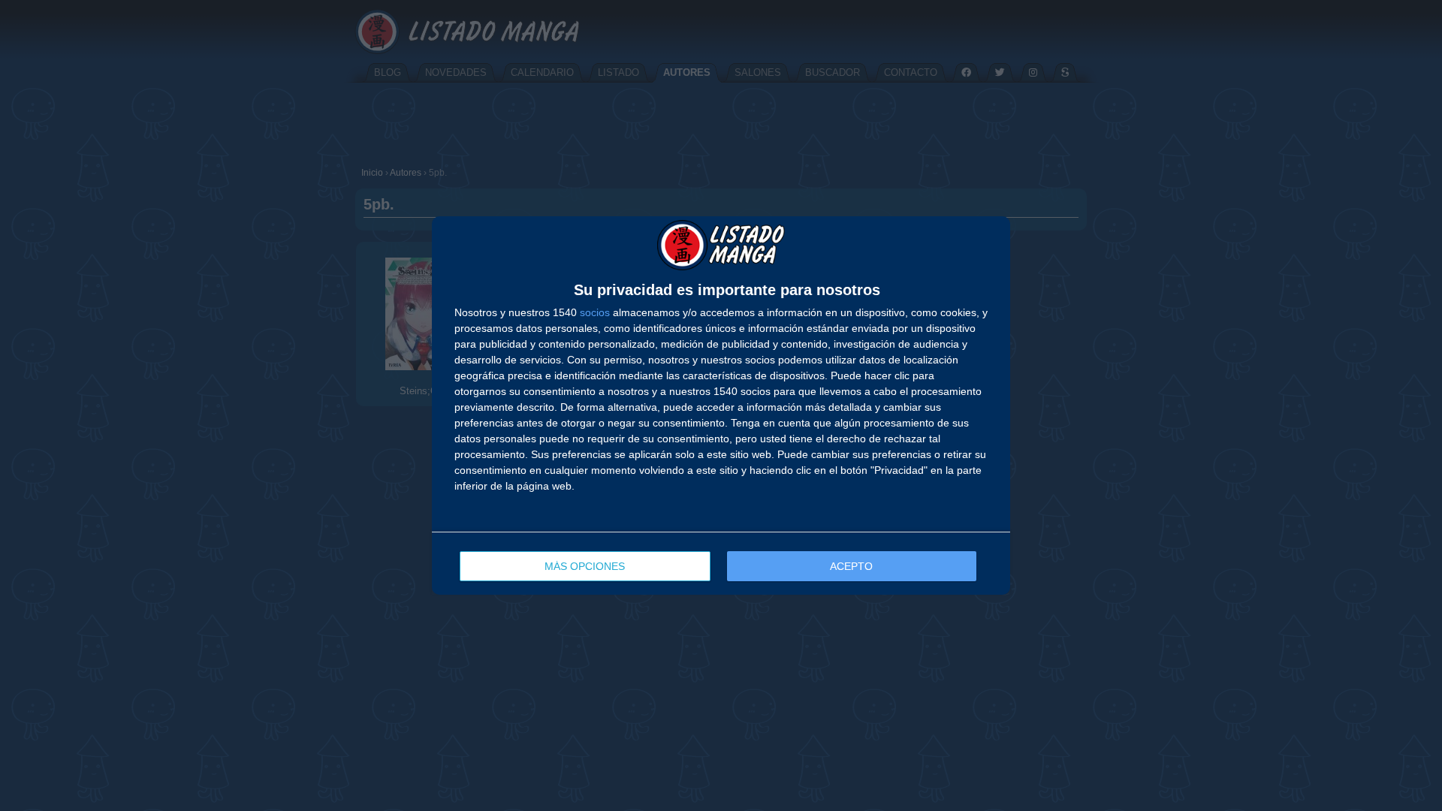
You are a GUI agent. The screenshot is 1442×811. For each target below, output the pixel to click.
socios (595, 312)
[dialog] (721, 405)
